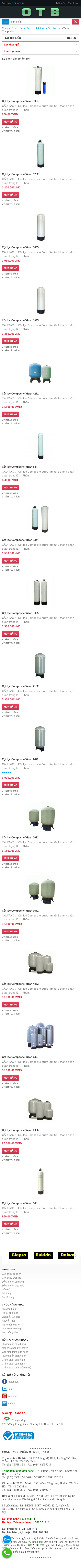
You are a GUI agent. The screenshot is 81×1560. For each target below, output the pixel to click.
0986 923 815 (55, 1477)
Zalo (10, 1389)
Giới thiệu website (11, 1277)
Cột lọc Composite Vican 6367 (20, 1056)
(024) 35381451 (16, 1464)
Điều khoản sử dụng (13, 1281)
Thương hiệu (9, 1309)
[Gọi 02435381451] (7, 1553)
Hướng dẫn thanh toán (14, 1356)
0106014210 (50, 1505)
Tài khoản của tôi (11, 1324)
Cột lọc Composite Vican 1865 (20, 320)
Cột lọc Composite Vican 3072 (20, 837)
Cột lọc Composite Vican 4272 (20, 393)
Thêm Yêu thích (12, 131)
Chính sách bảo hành (13, 1363)
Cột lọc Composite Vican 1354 (20, 539)
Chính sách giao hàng (14, 1359)
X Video (12, 1403)
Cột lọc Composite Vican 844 (19, 466)
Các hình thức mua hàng (15, 1352)
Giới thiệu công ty (11, 1274)
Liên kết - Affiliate (11, 1316)
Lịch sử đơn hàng (11, 1328)
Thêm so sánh (11, 128)
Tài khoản (60, 3)
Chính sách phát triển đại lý (16, 1367)
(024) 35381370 (36, 1477)
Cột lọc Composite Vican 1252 (20, 174)
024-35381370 (29, 1528)
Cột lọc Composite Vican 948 (19, 1203)
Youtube (12, 1396)
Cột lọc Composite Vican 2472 (20, 759)
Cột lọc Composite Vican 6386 (20, 1130)
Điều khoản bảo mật (13, 1285)
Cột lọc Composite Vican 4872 (20, 983)
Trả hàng (7, 1293)
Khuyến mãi (8, 1320)
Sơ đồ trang (8, 1297)
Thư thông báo (10, 1332)
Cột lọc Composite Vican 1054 (20, 101)
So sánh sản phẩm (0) (16, 58)
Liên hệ (6, 1289)
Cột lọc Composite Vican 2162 (20, 686)
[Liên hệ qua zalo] (7, 1539)
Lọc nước (24, 28)
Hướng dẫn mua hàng (14, 1344)
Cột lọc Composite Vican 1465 (20, 613)
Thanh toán (73, 3)
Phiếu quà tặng (10, 1313)
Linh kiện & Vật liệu (46, 28)
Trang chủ (7, 28)
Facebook (13, 1381)
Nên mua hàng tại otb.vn (15, 1348)
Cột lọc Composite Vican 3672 (20, 910)
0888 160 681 (40, 1532)
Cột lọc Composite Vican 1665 (20, 247)
